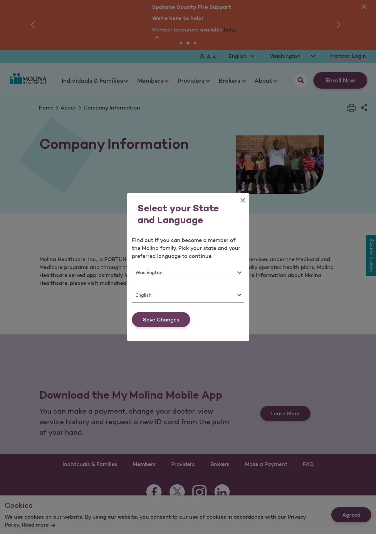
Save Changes (161, 319)
